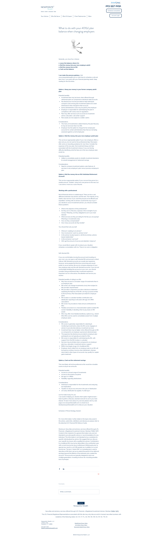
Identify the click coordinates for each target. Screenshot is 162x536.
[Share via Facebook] (59, 469)
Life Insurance (50, 11)
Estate (55, 11)
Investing (46, 11)
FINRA (113, 511)
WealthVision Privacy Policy (81, 523)
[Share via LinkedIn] (63, 469)
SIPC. (117, 511)
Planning (42, 11)
